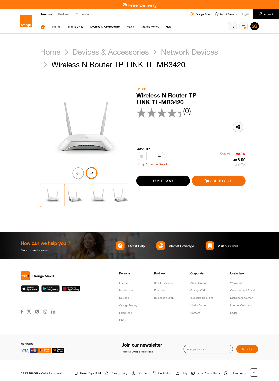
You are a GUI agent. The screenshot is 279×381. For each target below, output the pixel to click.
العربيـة (245, 14)
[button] (232, 26)
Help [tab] (168, 26)
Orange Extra (203, 14)
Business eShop (164, 297)
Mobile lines (126, 290)
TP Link (141, 88)
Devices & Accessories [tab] (105, 26)
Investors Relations (201, 297)
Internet (123, 282)
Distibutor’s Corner (241, 297)
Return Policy (238, 372)
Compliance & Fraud (242, 290)
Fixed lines (125, 312)
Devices (124, 297)
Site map (143, 372)
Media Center (198, 305)
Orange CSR (198, 290)
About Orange (198, 282)
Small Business (163, 282)
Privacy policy (119, 372)
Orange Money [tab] (150, 26)
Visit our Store (228, 245)
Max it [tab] (130, 26)
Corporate (82, 14)
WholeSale (236, 282)
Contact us (164, 372)
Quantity (143, 148)
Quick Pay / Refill (90, 372)
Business (64, 14)
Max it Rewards (229, 14)
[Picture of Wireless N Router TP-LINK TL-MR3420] (85, 127)
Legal (233, 312)
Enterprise (160, 290)
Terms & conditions (208, 372)
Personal (46, 14)
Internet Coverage (181, 245)
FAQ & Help (136, 245)
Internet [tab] (56, 26)
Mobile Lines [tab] (75, 26)
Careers (195, 312)
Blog (184, 372)
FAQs (122, 319)
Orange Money (128, 305)
